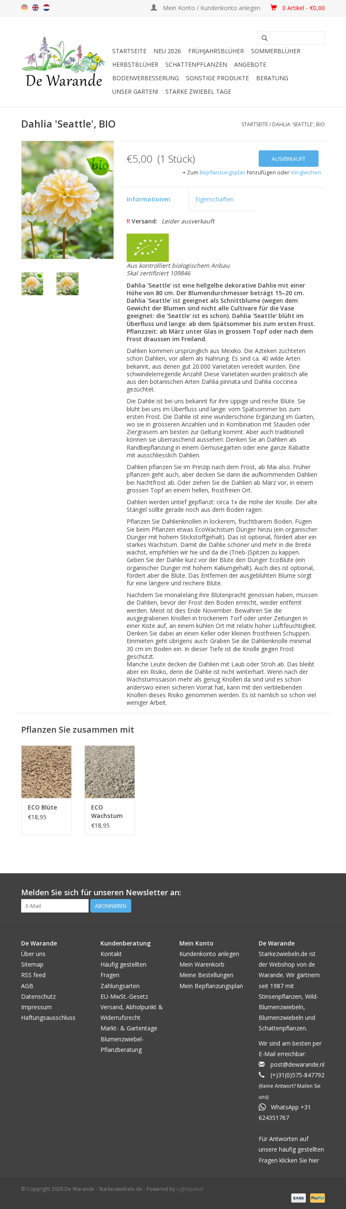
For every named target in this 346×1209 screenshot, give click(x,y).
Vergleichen (306, 172)
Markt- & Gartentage (128, 1028)
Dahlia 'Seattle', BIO (298, 124)
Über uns (33, 954)
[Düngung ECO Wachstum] (109, 771)
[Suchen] (264, 38)
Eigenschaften (214, 199)
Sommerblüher (275, 51)
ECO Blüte (42, 807)
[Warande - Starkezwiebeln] (65, 61)
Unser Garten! (135, 91)
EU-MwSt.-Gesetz (124, 996)
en (35, 7)
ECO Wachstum (107, 811)
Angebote (250, 64)
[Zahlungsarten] (297, 1197)
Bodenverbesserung (145, 78)
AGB (27, 986)
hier (314, 1160)
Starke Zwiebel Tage (198, 91)
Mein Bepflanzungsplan (211, 986)
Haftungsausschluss (48, 1017)
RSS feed (33, 975)
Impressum (36, 1007)
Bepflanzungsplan (223, 172)
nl (46, 7)
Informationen (148, 199)
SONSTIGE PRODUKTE (217, 78)
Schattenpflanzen (196, 64)
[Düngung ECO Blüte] (46, 771)
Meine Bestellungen (206, 975)
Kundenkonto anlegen (209, 954)
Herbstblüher (135, 64)
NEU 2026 (167, 51)
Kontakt (111, 954)
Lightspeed (189, 1189)
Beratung (272, 78)
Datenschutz (38, 996)
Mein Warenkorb (201, 964)
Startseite (129, 51)
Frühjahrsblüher (216, 51)
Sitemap (32, 964)
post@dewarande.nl (297, 1064)
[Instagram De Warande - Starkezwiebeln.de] (318, 892)
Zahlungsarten (120, 986)
